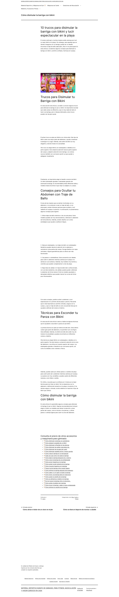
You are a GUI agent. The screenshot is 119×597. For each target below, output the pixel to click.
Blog (73, 497)
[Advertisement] (59, 62)
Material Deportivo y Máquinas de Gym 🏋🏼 (33, 5)
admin (44, 499)
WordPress (89, 590)
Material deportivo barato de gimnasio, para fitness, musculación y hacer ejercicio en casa (42, 1)
